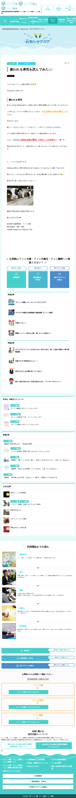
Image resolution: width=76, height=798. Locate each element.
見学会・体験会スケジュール (43, 20)
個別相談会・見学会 (39, 781)
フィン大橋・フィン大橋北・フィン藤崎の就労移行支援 (13, 766)
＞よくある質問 (41, 8)
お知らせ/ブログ (33, 766)
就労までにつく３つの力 (12, 771)
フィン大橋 (12, 63)
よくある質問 (56, 763)
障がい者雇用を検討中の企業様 (71, 20)
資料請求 (39, 776)
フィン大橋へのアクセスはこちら (29, 692)
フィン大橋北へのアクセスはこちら (29, 707)
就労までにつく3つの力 (24, 20)
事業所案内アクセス (62, 20)
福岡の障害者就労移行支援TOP (10, 29)
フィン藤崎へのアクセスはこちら (29, 722)
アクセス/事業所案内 (59, 759)
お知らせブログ (53, 20)
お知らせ (26, 63)
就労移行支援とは (33, 20)
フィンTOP (5, 20)
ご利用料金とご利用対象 (36, 759)
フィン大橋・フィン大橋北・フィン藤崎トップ (13, 761)
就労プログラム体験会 (39, 787)
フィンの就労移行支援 (14, 20)
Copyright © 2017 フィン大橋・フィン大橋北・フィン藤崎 (38, 796)
